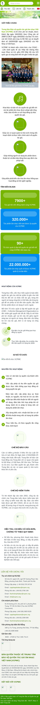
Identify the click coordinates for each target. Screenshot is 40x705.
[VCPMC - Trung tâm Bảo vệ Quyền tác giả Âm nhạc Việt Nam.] (3, 3)
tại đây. (32, 86)
